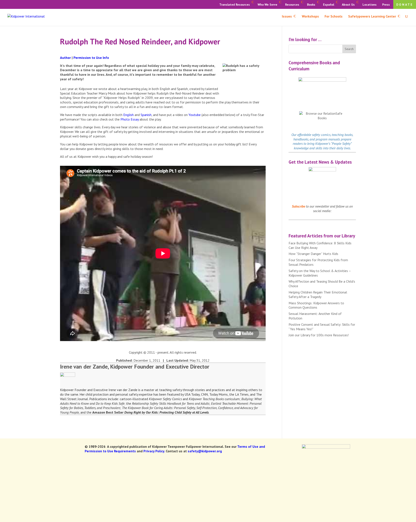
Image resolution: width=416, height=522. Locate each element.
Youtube (194, 115)
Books (311, 4)
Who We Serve (267, 4)
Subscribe (298, 206)
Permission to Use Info (91, 57)
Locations (369, 4)
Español (328, 4)
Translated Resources (234, 4)
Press (386, 4)
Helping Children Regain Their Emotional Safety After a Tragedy (318, 294)
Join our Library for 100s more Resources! (319, 335)
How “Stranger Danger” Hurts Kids (313, 253)
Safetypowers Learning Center (372, 16)
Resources (292, 4)
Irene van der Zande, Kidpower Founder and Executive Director (134, 366)
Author (65, 57)
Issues (287, 16)
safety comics (321, 134)
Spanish (146, 115)
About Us (348, 4)
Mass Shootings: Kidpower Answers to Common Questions (316, 305)
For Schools (334, 16)
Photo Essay (129, 119)
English (128, 115)
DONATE (404, 4)
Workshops (310, 16)
